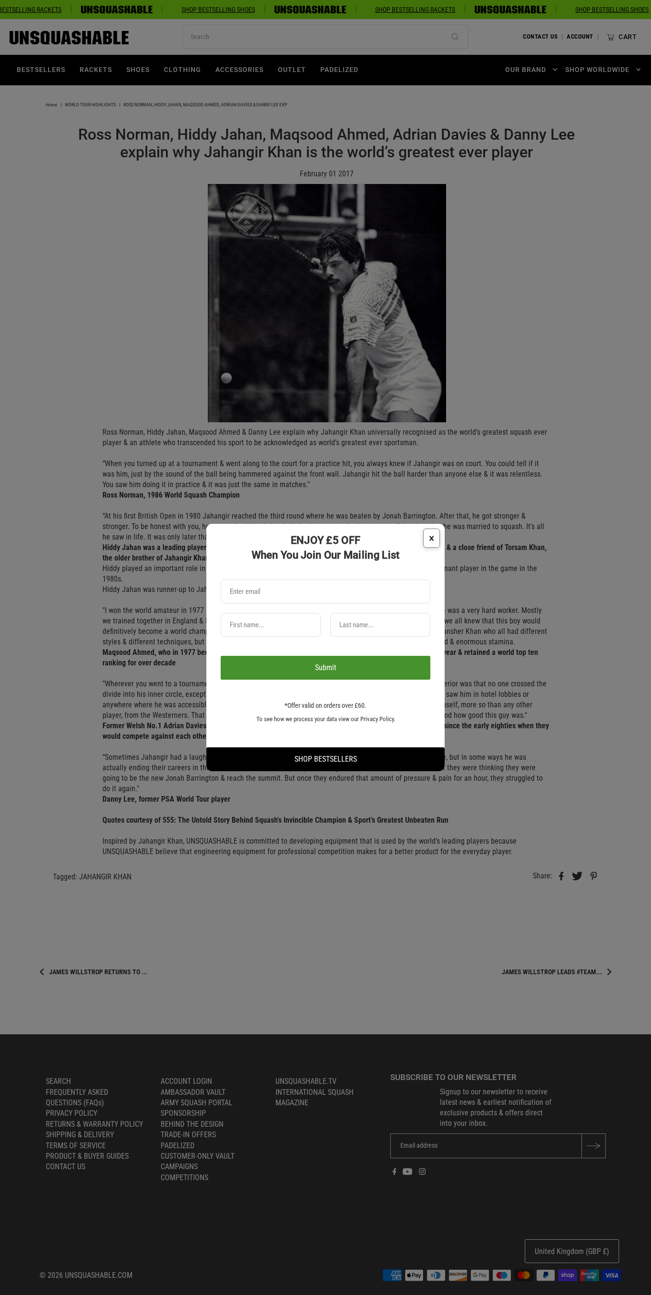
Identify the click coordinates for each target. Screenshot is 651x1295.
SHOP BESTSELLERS (326, 759)
